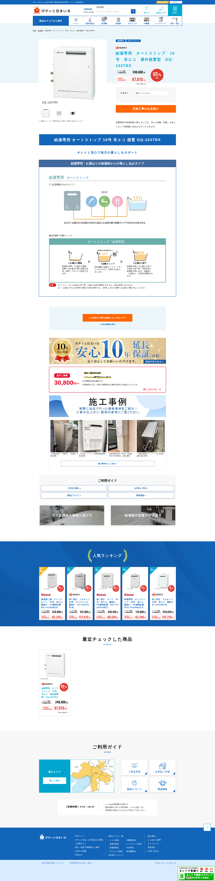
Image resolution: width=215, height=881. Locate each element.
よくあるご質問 (154, 840)
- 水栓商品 (129, 847)
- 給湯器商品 (113, 847)
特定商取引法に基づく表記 (81, 863)
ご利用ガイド (80, 844)
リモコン (124, 93)
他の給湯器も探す (109, 324)
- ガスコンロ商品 (115, 851)
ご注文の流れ (73, 488)
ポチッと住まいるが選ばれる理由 (89, 840)
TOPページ (79, 836)
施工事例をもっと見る (107, 464)
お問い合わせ (153, 851)
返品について (73, 495)
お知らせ (78, 855)
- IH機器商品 (130, 840)
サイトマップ (153, 844)
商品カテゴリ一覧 (115, 836)
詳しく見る (54, 781)
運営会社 (151, 847)
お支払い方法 (140, 488)
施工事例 (151, 836)
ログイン (176, 2)
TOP (34, 31)
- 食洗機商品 (130, 851)
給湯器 (40, 31)
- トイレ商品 (113, 840)
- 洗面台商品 (113, 844)
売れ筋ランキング (115, 855)
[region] (107, 21)
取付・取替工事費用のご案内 (87, 847)
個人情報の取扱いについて (53, 863)
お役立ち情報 (80, 851)
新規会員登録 (162, 2)
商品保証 (140, 495)
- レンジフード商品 (133, 844)
